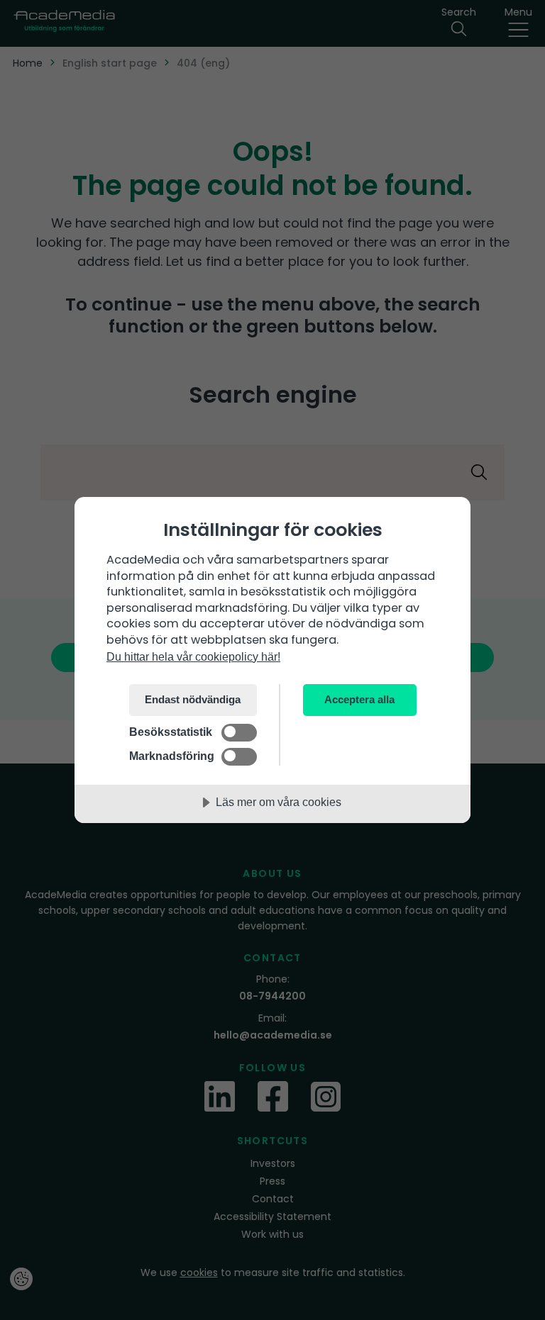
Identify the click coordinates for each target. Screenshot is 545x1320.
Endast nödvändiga (193, 699)
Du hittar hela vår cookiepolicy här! (193, 656)
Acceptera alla (359, 699)
